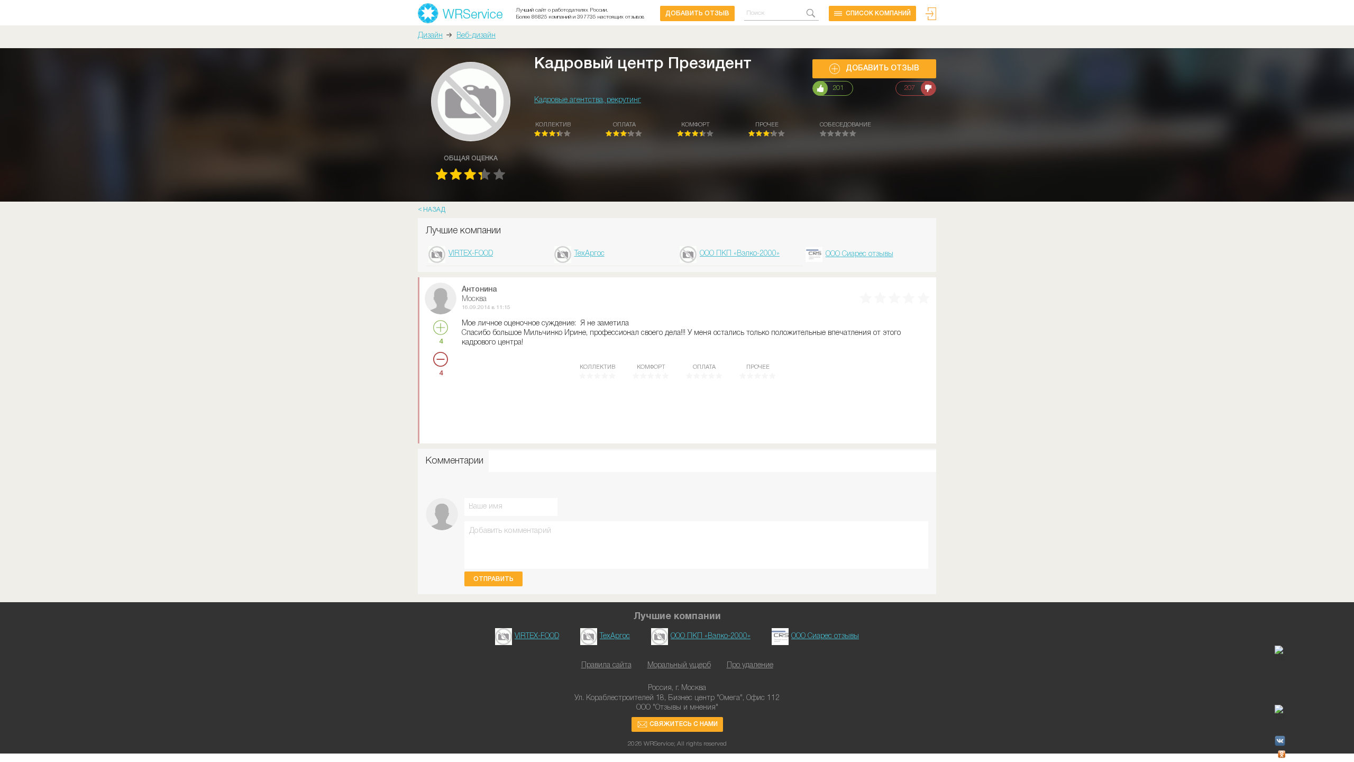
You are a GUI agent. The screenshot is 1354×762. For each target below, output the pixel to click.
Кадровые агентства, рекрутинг (587, 100)
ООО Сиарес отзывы (859, 254)
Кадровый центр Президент (643, 64)
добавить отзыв (697, 13)
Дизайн (430, 35)
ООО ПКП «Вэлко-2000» (740, 253)
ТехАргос (589, 253)
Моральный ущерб (679, 665)
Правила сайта (606, 665)
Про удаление (750, 665)
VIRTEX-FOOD (471, 253)
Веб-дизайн (476, 35)
